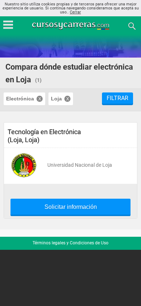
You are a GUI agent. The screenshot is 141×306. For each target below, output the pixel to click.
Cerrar (75, 12)
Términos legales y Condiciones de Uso (70, 242)
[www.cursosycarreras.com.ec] (71, 25)
